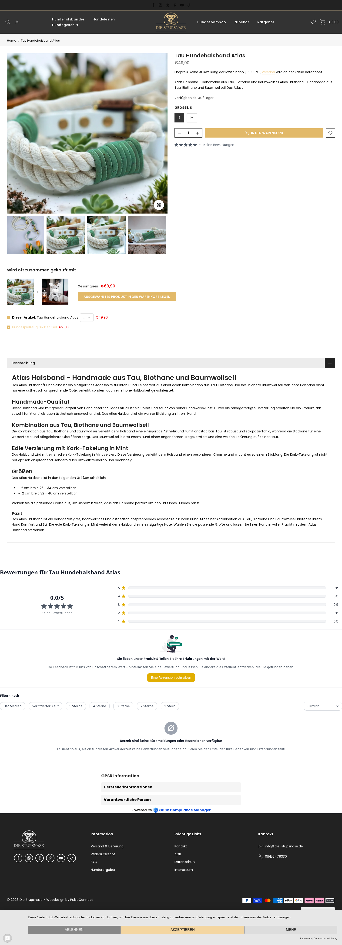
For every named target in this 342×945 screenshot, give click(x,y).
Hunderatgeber (103, 869)
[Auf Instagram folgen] (160, 5)
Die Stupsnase (31, 899)
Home (11, 40)
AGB (177, 854)
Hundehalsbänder (68, 19)
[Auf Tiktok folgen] (189, 5)
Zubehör (241, 22)
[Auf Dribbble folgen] (167, 5)
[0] (313, 22)
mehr (291, 930)
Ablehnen (74, 930)
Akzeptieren (183, 930)
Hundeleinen (104, 19)
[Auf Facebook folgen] (153, 5)
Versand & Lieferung (107, 846)
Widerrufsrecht (103, 854)
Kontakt (180, 846)
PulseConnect (81, 899)
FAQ (94, 861)
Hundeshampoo (211, 22)
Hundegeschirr (65, 25)
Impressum (183, 869)
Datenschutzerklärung (325, 938)
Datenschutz (184, 861)
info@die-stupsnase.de (284, 846)
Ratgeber (265, 22)
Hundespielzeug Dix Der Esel (34, 327)
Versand (268, 72)
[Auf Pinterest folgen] (175, 5)
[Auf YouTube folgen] (182, 5)
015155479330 (276, 856)
